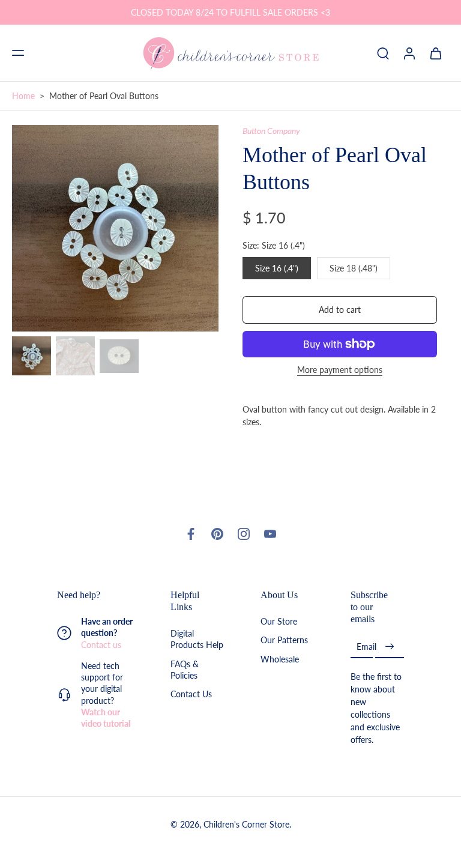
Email (366, 647)
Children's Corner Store (246, 825)
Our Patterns (284, 640)
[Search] (383, 53)
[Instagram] (243, 534)
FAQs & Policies (184, 669)
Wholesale (280, 659)
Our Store (279, 622)
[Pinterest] (217, 534)
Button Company (271, 131)
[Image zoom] (115, 228)
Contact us (101, 645)
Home (23, 96)
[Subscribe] (389, 647)
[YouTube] (270, 534)
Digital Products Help (196, 639)
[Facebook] (191, 534)
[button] (18, 53)
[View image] (31, 355)
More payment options (339, 370)
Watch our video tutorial (105, 717)
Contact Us (191, 694)
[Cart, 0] (436, 53)
